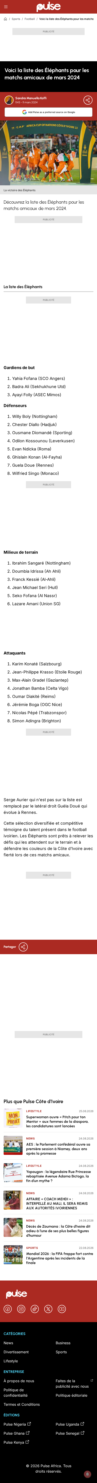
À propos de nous (19, 1381)
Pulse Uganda (67, 1424)
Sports (16, 19)
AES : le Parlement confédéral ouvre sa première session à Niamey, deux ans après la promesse (58, 1149)
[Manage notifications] (87, 1474)
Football (30, 19)
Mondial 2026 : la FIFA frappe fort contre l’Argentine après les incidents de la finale (59, 1258)
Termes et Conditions (22, 1404)
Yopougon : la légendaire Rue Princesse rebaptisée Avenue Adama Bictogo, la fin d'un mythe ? (58, 1176)
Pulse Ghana (14, 1433)
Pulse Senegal (67, 1433)
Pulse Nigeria (15, 1424)
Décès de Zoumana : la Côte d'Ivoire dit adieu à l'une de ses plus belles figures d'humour (58, 1231)
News (30, 1138)
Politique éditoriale (71, 1395)
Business (63, 1343)
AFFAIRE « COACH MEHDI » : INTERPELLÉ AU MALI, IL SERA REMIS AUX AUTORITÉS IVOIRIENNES (57, 1203)
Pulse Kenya (14, 1442)
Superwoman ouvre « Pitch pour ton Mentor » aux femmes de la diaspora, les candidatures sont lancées (57, 1121)
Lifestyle (34, 1111)
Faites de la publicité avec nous (72, 1384)
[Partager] (87, 100)
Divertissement (16, 1352)
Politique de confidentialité (16, 1393)
